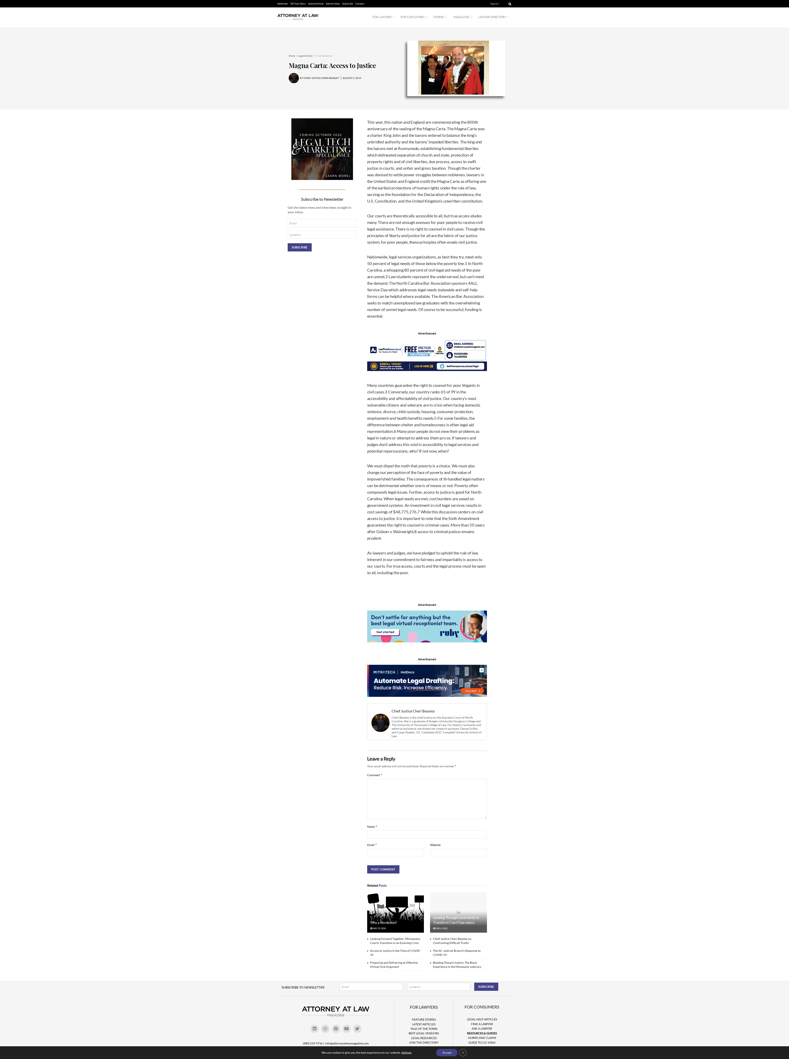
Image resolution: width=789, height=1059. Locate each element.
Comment (375, 775)
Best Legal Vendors (424, 1033)
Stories (438, 17)
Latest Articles (423, 1024)
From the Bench (323, 55)
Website (435, 845)
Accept (446, 1052)
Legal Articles (305, 55)
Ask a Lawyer (482, 1028)
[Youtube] (347, 1029)
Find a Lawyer (482, 1024)
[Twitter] (357, 1029)
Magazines (461, 17)
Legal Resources (424, 1038)
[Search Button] (509, 3)
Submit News (333, 3)
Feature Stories (424, 1019)
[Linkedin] (314, 1029)
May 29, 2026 (379, 928)
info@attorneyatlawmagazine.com (347, 1043)
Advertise (282, 3)
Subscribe (347, 3)
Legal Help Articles (482, 1019)
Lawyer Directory (492, 17)
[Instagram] (325, 1029)
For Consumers (412, 17)
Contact (359, 3)
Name (372, 827)
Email (372, 845)
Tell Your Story (298, 3)
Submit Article (315, 3)
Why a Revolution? (383, 922)
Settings (406, 1052)
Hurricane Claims (482, 1037)
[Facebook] (336, 1029)
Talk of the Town (423, 1028)
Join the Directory (423, 1042)
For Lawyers (382, 17)
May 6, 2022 (441, 928)
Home (292, 55)
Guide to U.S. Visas (481, 1042)
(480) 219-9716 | (314, 1043)
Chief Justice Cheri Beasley (413, 711)
